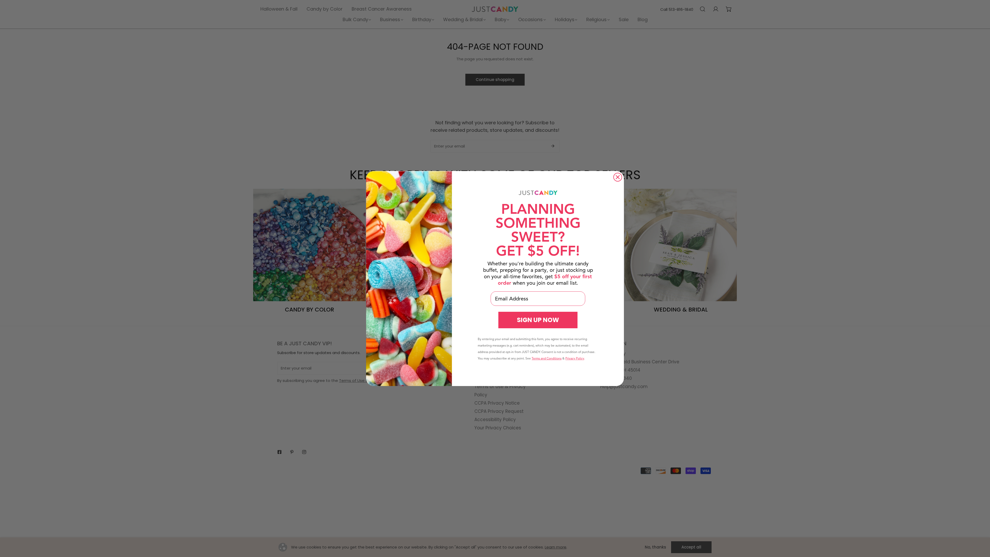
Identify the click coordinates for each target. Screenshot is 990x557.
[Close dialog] (618, 177)
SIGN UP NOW (538, 320)
